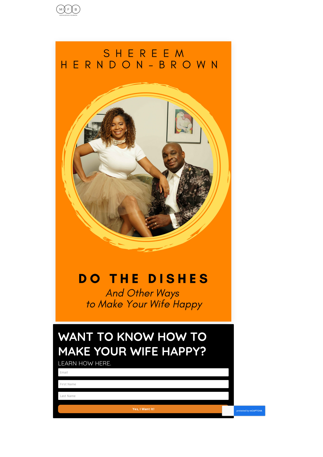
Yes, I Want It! (143, 409)
